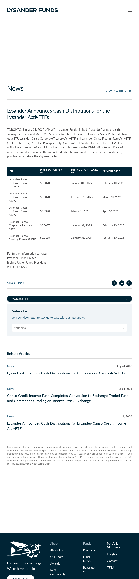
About (54, 543)
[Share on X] (129, 283)
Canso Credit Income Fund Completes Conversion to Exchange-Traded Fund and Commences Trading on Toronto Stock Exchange (68, 398)
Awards (55, 563)
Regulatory (89, 569)
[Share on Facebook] (114, 283)
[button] (130, 10)
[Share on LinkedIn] (121, 283)
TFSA (110, 567)
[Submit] (123, 328)
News (10, 366)
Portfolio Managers (113, 545)
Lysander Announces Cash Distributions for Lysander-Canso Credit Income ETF (66, 425)
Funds (87, 543)
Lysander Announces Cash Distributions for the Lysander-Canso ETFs (66, 373)
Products (89, 550)
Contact (112, 560)
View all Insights (119, 90)
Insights (112, 554)
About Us (56, 550)
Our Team (56, 557)
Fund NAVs (87, 559)
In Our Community (58, 572)
